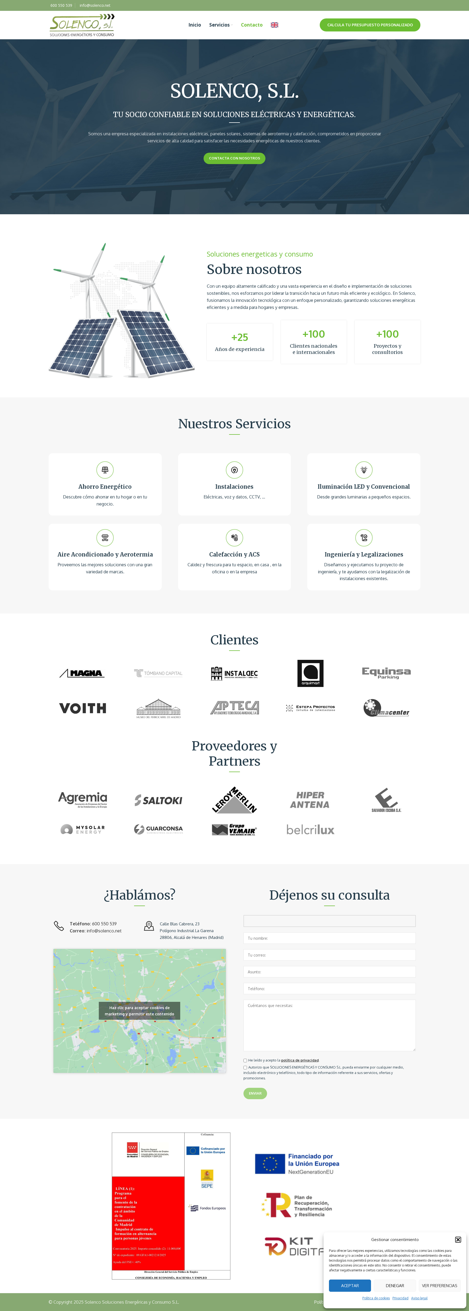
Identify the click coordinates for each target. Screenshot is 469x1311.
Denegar (395, 1285)
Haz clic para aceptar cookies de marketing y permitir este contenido (139, 1010)
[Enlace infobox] (105, 484)
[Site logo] (82, 24)
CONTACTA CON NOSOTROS (234, 158)
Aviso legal (419, 1298)
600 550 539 (104, 923)
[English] (276, 25)
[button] (458, 1239)
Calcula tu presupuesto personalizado (370, 25)
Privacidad (400, 1298)
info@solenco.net (104, 930)
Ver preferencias (439, 1285)
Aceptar (350, 1285)
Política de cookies (376, 1298)
